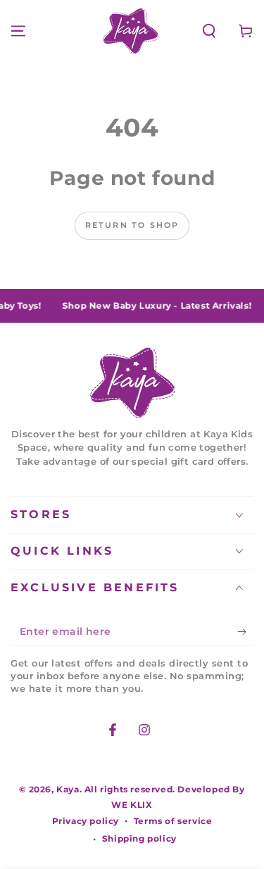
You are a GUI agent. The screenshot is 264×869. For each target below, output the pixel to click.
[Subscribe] (245, 632)
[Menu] (18, 31)
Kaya (67, 789)
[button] (209, 31)
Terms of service (173, 821)
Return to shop (132, 225)
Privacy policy (85, 821)
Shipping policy (139, 838)
